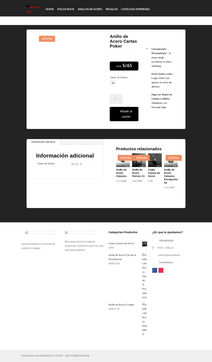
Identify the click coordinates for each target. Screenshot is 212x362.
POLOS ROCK (65, 9)
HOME (50, 9)
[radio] (112, 83)
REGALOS (112, 9)
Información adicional (43, 142)
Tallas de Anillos (119, 77)
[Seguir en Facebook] (154, 270)
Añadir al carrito (126, 114)
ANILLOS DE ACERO (90, 9)
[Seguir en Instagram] (160, 270)
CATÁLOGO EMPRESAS (135, 9)
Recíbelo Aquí (140, 21)
